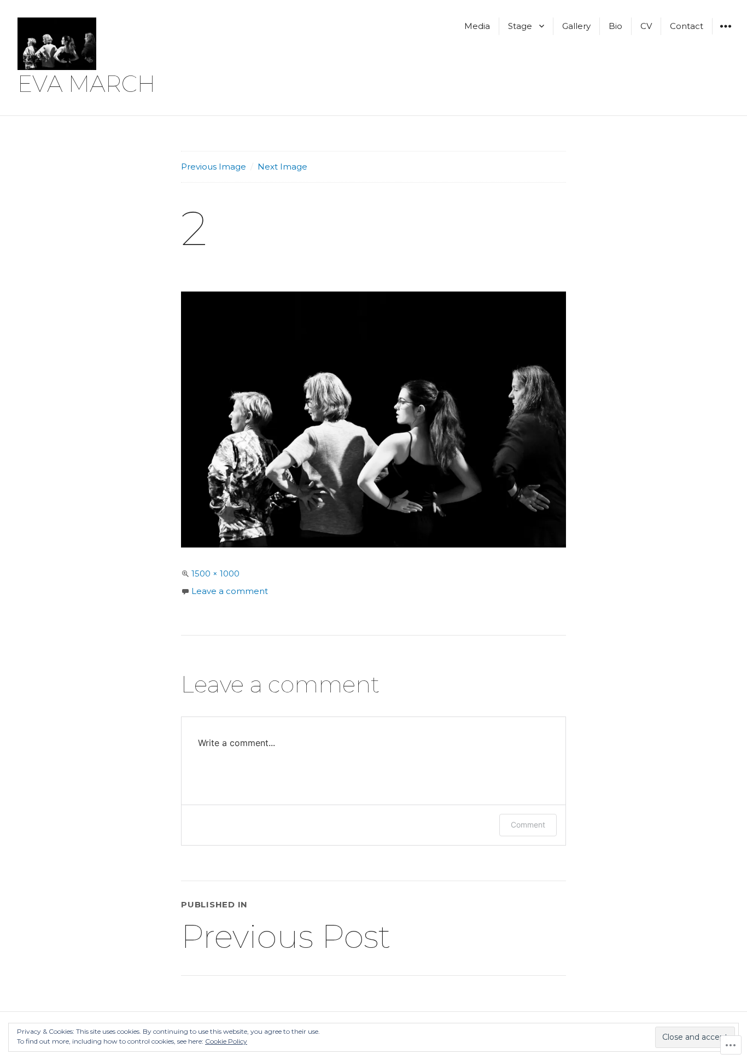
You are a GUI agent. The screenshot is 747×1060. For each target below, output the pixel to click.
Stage (520, 26)
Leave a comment (229, 591)
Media (477, 26)
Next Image (282, 166)
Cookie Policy (226, 1041)
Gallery (576, 26)
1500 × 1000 (215, 573)
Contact (686, 26)
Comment (528, 824)
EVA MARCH (86, 83)
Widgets (725, 34)
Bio (615, 26)
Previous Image (213, 166)
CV (646, 26)
